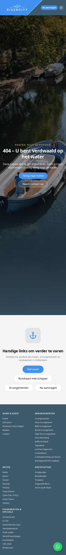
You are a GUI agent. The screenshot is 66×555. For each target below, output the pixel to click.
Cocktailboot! (40, 453)
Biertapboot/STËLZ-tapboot (47, 461)
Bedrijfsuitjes (41, 476)
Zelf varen (33, 369)
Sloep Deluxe (8, 491)
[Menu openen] (61, 7)
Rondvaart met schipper (33, 378)
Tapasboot (39, 445)
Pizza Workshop (42, 438)
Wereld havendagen (12, 536)
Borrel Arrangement (44, 430)
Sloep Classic (8, 499)
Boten (5, 472)
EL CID (5, 521)
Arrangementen (19, 388)
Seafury (6, 503)
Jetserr (5, 476)
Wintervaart (8, 548)
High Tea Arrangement (45, 434)
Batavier (6, 484)
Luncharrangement (43, 449)
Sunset (6, 480)
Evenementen (9, 517)
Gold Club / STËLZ (10, 495)
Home (5, 418)
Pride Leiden (8, 532)
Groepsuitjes (40, 472)
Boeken (6, 430)
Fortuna (6, 487)
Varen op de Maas (43, 487)
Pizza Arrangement (43, 422)
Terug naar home (33, 175)
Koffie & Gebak (41, 441)
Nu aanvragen (49, 7)
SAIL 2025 (7, 544)
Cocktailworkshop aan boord (47, 457)
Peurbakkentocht (10, 528)
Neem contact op (33, 184)
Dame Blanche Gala (11, 525)
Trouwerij (39, 480)
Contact (6, 434)
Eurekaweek (8, 540)
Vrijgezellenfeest (42, 484)
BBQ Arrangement (43, 426)
